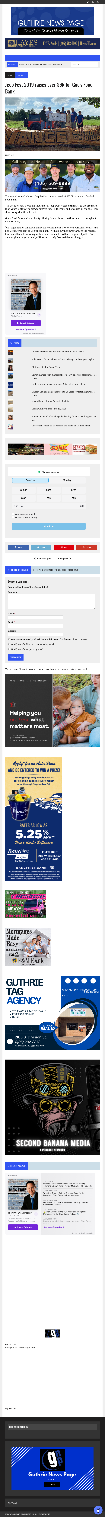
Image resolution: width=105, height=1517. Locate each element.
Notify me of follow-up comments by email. (32, 644)
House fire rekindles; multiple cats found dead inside (58, 351)
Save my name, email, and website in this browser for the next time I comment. (50, 639)
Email (11, 622)
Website (12, 630)
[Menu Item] (83, 2)
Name (11, 613)
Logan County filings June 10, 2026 (49, 408)
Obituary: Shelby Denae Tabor (46, 367)
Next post (63, 558)
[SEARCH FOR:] (84, 64)
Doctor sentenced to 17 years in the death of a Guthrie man (61, 425)
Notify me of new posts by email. (27, 649)
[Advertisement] (52, 255)
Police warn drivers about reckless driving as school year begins (63, 359)
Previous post (44, 558)
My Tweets (10, 1408)
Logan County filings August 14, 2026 (50, 400)
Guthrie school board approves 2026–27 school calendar (60, 383)
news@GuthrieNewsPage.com (20, 1348)
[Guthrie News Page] (52, 21)
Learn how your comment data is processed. (65, 669)
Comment (13, 592)
